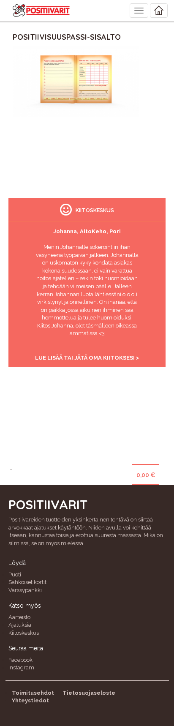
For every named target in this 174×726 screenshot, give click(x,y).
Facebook (20, 660)
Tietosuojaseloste (89, 693)
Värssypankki (25, 590)
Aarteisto (19, 617)
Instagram (21, 667)
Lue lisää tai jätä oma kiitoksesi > (87, 358)
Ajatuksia (19, 625)
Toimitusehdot (33, 693)
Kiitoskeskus (23, 633)
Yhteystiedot (30, 700)
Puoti (14, 574)
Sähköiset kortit (27, 582)
